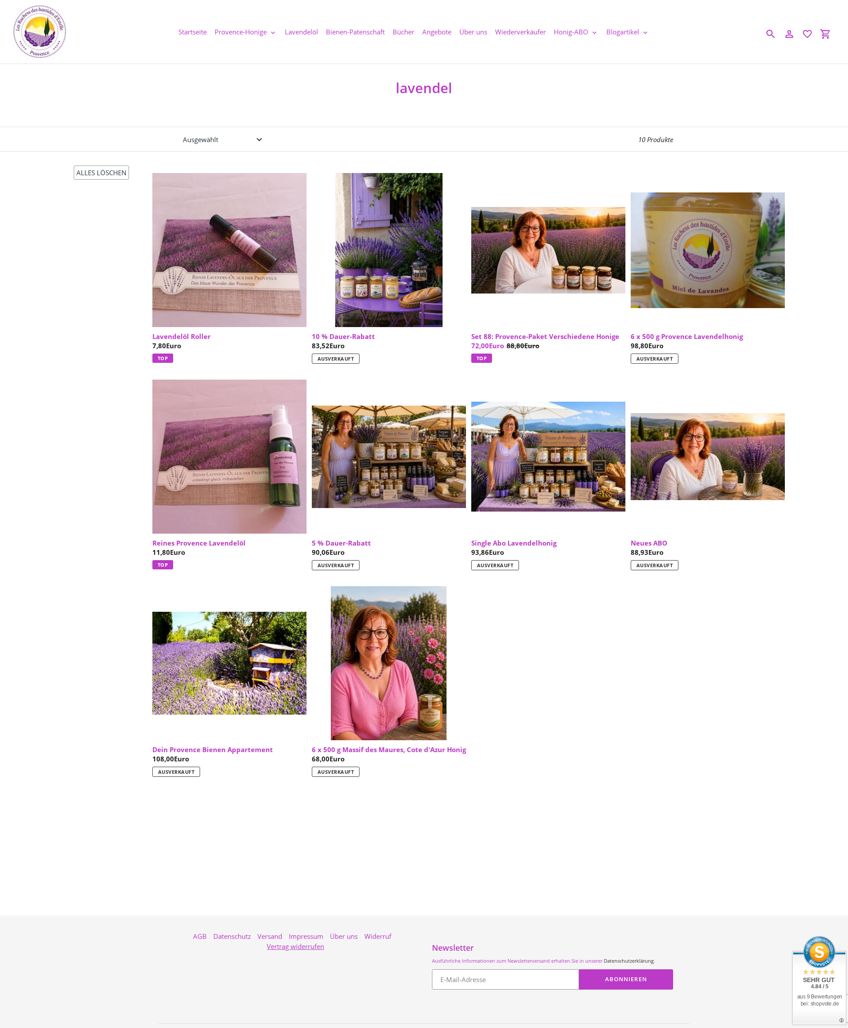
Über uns (344, 936)
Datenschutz (232, 936)
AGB (200, 936)
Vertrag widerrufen (295, 946)
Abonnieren (626, 979)
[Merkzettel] (807, 34)
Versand (269, 936)
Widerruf (377, 936)
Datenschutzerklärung (629, 960)
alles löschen (101, 172)
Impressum (306, 936)
